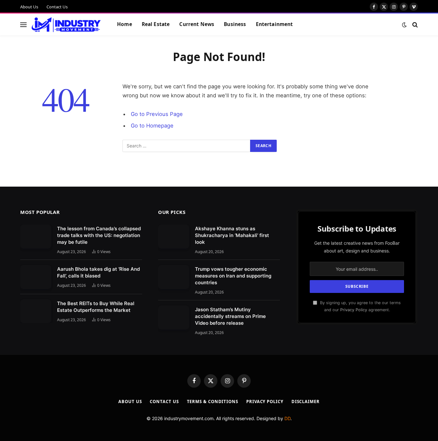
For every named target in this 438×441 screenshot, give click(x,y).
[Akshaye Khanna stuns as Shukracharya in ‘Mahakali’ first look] (173, 237)
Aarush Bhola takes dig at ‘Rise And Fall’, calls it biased (98, 272)
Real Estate (156, 24)
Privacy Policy (353, 309)
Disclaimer (305, 401)
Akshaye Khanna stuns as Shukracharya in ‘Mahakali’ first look (232, 235)
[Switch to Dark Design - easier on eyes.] (404, 24)
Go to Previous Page (157, 114)
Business (235, 24)
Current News (196, 24)
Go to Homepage (152, 125)
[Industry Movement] (66, 24)
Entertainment (274, 24)
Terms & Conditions (212, 401)
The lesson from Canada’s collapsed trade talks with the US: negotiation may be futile (99, 235)
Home (124, 24)
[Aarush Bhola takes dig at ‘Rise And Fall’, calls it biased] (35, 277)
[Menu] (23, 24)
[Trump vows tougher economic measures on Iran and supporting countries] (173, 277)
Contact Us (57, 7)
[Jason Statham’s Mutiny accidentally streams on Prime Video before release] (173, 317)
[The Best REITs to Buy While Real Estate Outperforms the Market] (35, 311)
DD (287, 418)
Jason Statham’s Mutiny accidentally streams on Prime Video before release (230, 316)
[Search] (414, 24)
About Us (29, 7)
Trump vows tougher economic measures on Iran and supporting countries (233, 276)
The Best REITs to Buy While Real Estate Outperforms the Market (95, 306)
